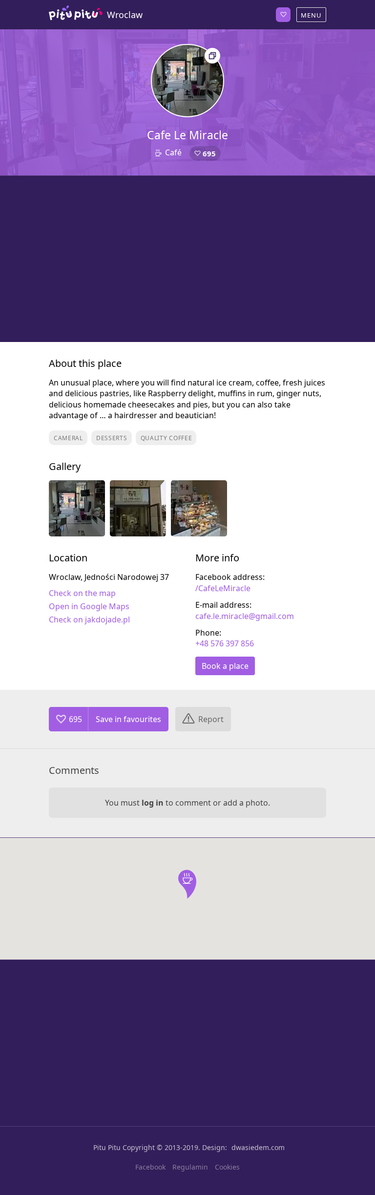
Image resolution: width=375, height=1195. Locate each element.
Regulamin (190, 1167)
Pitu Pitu (107, 1147)
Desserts (111, 438)
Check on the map (82, 593)
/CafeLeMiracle (222, 588)
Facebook (150, 1167)
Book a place (225, 666)
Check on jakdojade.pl (89, 619)
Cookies (227, 1167)
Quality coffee (166, 438)
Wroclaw (125, 15)
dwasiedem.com (258, 1147)
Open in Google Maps (89, 606)
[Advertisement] (187, 259)
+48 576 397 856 (224, 643)
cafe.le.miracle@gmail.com (244, 616)
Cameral (68, 438)
